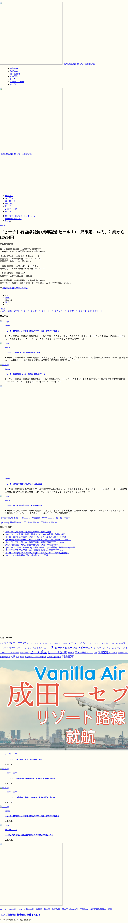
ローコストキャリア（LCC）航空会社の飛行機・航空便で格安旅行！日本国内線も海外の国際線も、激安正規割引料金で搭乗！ (57, 909)
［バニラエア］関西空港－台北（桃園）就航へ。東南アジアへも (34, 550)
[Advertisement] (64, 174)
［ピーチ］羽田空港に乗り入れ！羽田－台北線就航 (23, 484)
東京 (17, 657)
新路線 (2, 657)
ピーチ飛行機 (81, 311)
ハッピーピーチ (27, 648)
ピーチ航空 (69, 311)
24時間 (16, 311)
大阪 (91, 652)
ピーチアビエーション (67, 647)
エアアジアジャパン (33, 643)
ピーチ (8, 206)
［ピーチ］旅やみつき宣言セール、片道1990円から (24, 505)
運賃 (59, 656)
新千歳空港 (123, 652)
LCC (6, 643)
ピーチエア (32, 311)
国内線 (78, 652)
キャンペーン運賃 (61, 643)
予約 (69, 652)
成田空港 (103, 652)
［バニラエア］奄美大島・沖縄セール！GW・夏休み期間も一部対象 (35, 537)
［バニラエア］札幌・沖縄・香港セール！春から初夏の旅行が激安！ (36, 534)
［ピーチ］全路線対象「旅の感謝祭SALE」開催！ (23, 352)
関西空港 (68, 656)
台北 (72, 652)
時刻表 (7, 657)
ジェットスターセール (116, 643)
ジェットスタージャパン (98, 643)
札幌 (12, 656)
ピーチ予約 (15, 653)
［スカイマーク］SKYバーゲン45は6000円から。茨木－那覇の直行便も (37, 553)
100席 (3, 311)
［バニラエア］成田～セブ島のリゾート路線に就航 (28, 532)
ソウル (19, 648)
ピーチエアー (97, 648)
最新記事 (9, 196)
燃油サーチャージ (32, 657)
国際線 (85, 652)
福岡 (49, 657)
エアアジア (21, 643)
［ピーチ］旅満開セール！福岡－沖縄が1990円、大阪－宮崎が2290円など (32, 331)
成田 (95, 653)
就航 (90, 311)
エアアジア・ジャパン (47, 643)
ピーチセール (44, 311)
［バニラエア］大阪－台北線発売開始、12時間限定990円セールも (34, 542)
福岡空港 (54, 657)
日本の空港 (10, 201)
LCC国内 (9, 198)
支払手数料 (113, 653)
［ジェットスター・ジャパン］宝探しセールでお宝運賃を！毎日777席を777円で (41, 547)
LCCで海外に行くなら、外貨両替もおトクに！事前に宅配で (32, 545)
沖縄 (22, 656)
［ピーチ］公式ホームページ (15, 288)
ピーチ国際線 (25, 653)
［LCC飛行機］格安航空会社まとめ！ (80, 64)
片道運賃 (43, 657)
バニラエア (10, 211)
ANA (1, 643)
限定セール (98, 311)
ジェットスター (12, 209)
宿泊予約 (9, 203)
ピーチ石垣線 (57, 311)
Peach (3, 309)
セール (12, 647)
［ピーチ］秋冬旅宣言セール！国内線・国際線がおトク (25, 374)
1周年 (9, 311)
